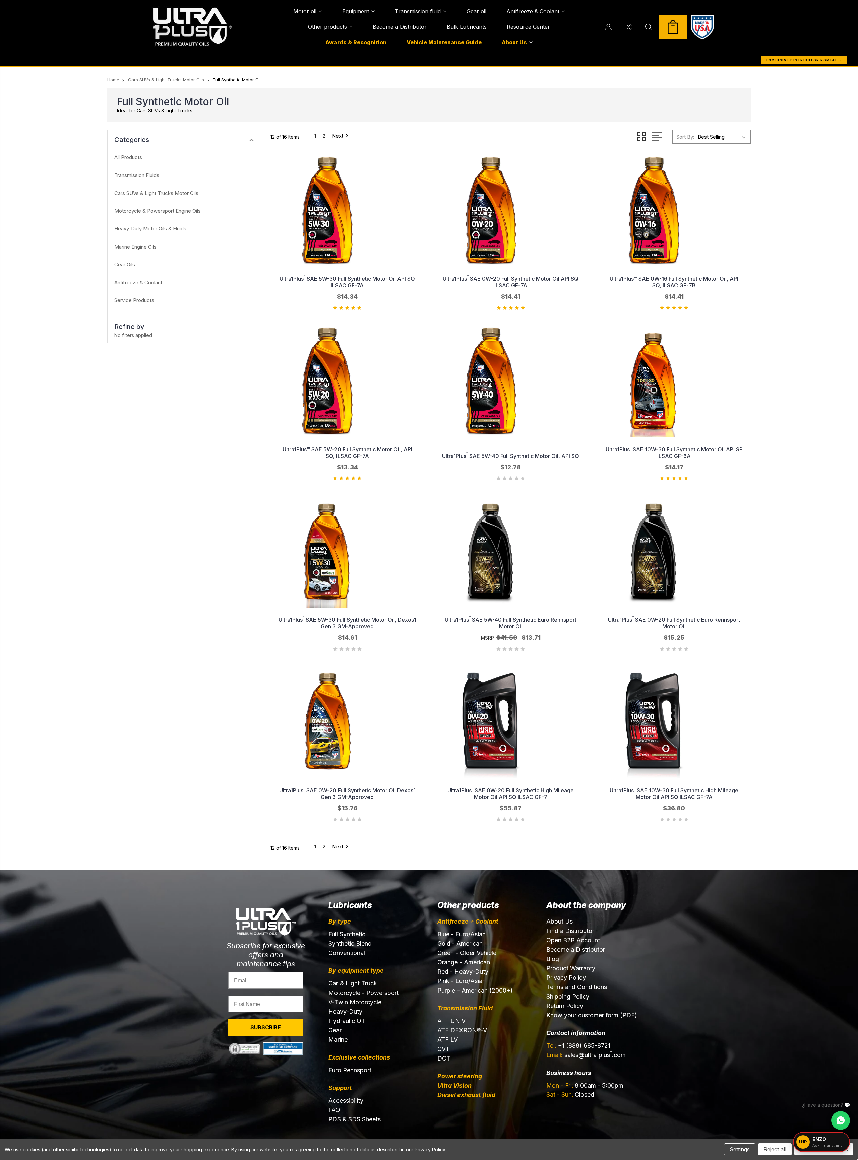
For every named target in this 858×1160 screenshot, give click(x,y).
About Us (514, 42)
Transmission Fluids (136, 175)
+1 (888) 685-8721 (578, 1045)
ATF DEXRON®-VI (463, 1030)
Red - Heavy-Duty (462, 971)
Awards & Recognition (355, 42)
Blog (552, 958)
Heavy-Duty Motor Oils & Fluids (150, 228)
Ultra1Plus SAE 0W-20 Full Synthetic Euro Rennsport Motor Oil (674, 623)
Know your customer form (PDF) (591, 1015)
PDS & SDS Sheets (354, 1119)
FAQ (334, 1109)
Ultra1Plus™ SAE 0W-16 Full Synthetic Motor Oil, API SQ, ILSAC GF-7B (674, 282)
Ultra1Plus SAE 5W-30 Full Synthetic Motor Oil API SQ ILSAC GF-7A (347, 282)
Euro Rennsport (349, 1070)
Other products (327, 26)
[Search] (648, 27)
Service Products (134, 300)
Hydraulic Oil (346, 1020)
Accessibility (345, 1100)
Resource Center (528, 26)
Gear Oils (124, 264)
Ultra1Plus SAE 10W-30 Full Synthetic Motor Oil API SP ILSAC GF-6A (674, 452)
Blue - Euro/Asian (461, 934)
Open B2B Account (573, 940)
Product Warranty (570, 968)
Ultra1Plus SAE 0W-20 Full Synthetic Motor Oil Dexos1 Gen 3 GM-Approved (347, 793)
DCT (443, 1058)
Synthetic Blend (350, 943)
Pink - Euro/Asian (461, 980)
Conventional (346, 952)
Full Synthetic (346, 934)
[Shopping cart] (673, 27)
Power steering (459, 1076)
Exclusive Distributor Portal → (804, 60)
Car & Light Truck (352, 983)
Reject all (774, 1149)
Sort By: (685, 137)
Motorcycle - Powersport (363, 992)
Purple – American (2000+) (475, 990)
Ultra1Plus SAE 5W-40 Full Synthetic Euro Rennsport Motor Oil (510, 623)
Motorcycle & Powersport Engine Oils (157, 211)
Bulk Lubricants (467, 26)
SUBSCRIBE (265, 1027)
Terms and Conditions (576, 987)
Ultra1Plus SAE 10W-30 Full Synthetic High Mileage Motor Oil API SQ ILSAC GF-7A (674, 793)
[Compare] (628, 27)
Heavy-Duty (345, 1011)
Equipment (355, 11)
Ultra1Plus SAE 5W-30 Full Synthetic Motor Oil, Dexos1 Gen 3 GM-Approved (347, 623)
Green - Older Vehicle (466, 952)
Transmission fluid (418, 11)
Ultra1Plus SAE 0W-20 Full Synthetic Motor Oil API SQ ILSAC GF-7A (510, 282)
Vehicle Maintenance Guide (444, 42)
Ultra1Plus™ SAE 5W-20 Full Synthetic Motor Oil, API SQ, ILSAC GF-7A (347, 452)
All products (128, 157)
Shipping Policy (567, 996)
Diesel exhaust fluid (466, 1094)
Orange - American (463, 962)
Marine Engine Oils (135, 247)
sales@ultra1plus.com (586, 1054)
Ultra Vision (454, 1085)
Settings (740, 1149)
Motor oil (304, 11)
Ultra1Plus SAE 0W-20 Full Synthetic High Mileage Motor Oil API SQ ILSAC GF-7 (510, 793)
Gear (335, 1030)
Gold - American (460, 943)
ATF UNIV (451, 1020)
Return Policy (564, 1005)
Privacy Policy (566, 977)
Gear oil (476, 11)
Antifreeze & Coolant (532, 11)
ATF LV (447, 1039)
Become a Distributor (400, 26)
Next (337, 136)
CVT (443, 1048)
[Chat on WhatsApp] (840, 1120)
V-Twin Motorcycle (354, 1002)
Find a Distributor (570, 930)
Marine (338, 1039)
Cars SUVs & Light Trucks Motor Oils (156, 193)
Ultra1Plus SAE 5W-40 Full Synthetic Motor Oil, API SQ (510, 456)
